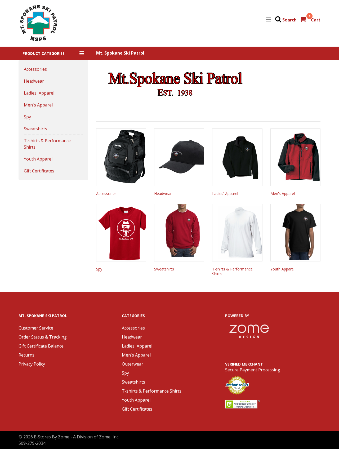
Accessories (35, 69)
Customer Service (36, 328)
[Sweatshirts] (179, 232)
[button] (53, 53)
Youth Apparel (38, 159)
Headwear (34, 81)
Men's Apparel (38, 105)
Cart (315, 20)
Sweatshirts (35, 129)
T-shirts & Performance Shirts (47, 144)
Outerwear (132, 364)
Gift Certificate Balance (41, 346)
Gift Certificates (39, 171)
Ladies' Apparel (39, 93)
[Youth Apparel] (295, 232)
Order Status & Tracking (43, 337)
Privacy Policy (32, 364)
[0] (303, 20)
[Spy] (121, 232)
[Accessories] (121, 157)
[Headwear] (179, 157)
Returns (26, 355)
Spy (27, 117)
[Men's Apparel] (295, 157)
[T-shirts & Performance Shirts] (237, 232)
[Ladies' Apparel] (237, 157)
